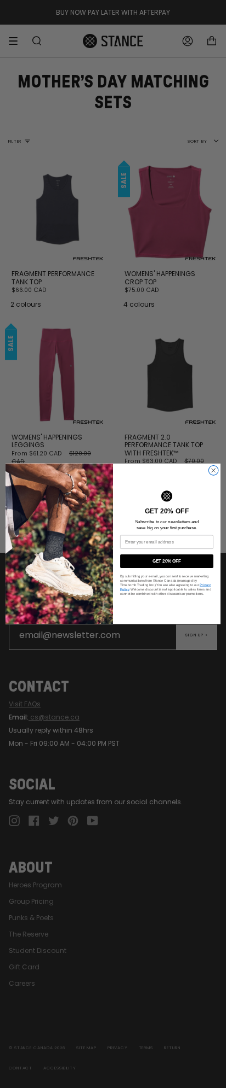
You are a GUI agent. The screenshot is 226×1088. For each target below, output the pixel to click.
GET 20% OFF (167, 561)
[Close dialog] (213, 471)
